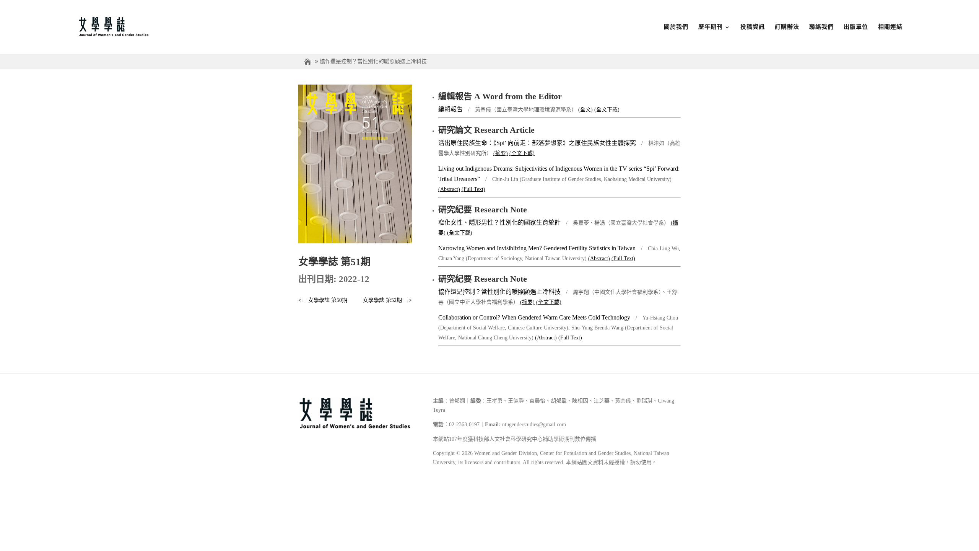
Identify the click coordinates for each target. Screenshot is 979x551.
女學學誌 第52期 (387, 300)
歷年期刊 (710, 27)
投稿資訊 (752, 27)
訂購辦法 (787, 27)
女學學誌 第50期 (322, 300)
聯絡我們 (821, 27)
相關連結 (890, 27)
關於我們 (676, 27)
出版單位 (856, 27)
